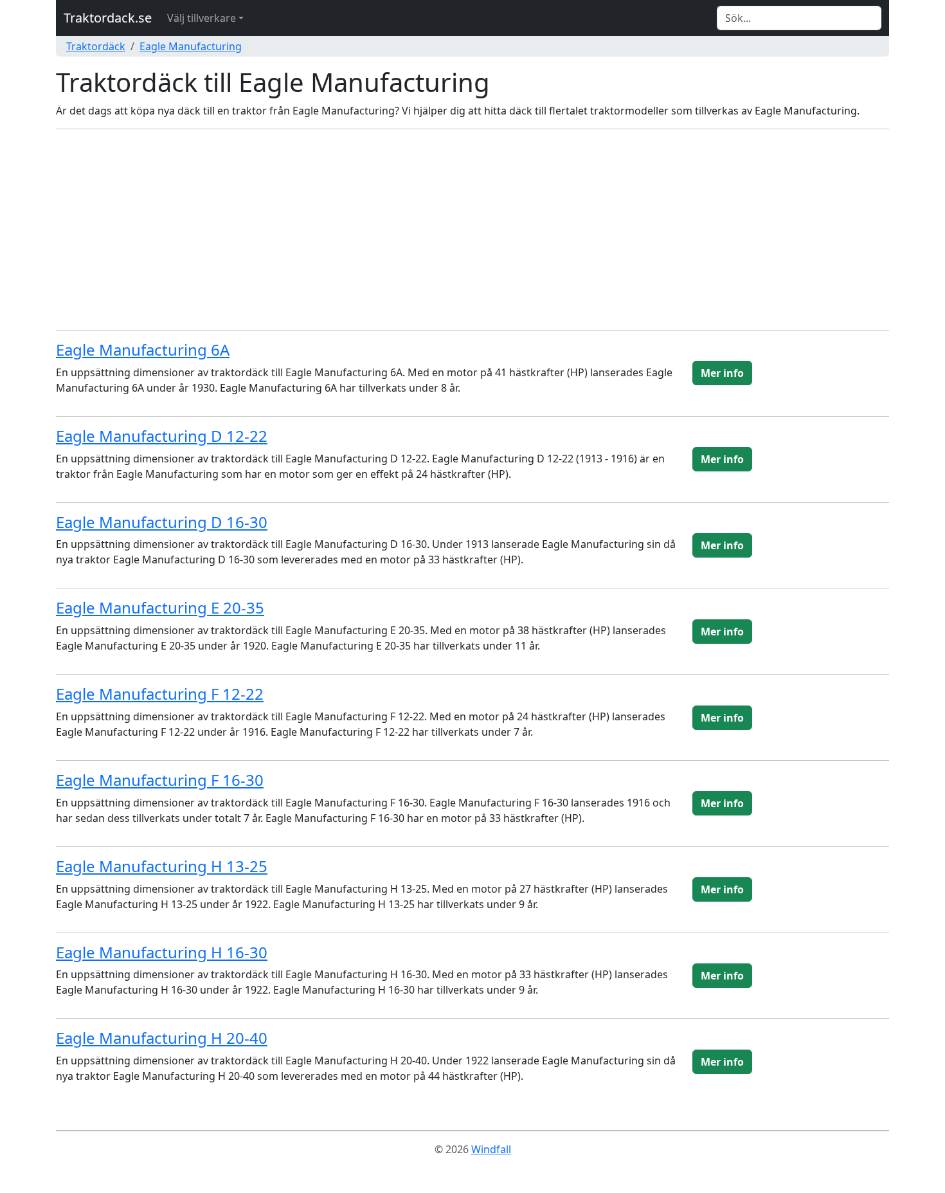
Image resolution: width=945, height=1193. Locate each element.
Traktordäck (95, 46)
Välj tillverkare (201, 18)
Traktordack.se (108, 17)
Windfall (491, 1149)
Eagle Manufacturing (191, 46)
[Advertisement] (472, 230)
